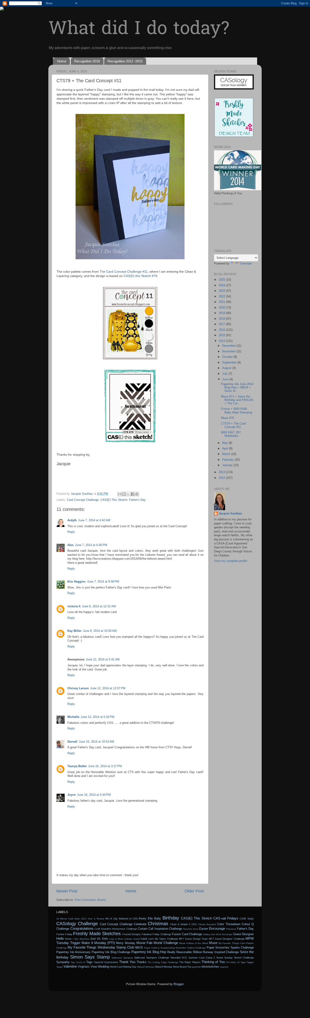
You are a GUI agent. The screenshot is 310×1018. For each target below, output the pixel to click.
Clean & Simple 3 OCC (183, 924)
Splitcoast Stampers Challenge (151, 957)
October (228, 356)
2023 (222, 290)
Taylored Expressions (106, 962)
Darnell (72, 741)
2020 (222, 307)
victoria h (74, 606)
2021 (222, 302)
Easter (203, 928)
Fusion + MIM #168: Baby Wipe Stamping (236, 410)
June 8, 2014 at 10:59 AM (100, 631)
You (189, 966)
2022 (222, 296)
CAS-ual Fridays (225, 918)
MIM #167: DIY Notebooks (231, 434)
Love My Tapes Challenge (163, 938)
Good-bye (227, 934)
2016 (222, 329)
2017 (222, 324)
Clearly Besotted (207, 924)
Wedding (103, 966)
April (225, 448)
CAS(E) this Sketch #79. (141, 276)
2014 (222, 341)
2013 (222, 472)
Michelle (73, 717)
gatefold (196, 967)
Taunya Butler (77, 766)
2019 (222, 313)
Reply (71, 532)
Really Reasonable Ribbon (184, 952)
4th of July (111, 918)
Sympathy (63, 962)
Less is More (116, 939)
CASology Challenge (77, 923)
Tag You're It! (78, 962)
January (228, 465)
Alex (70, 545)
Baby (157, 918)
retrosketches (210, 966)
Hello (60, 938)
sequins (224, 967)
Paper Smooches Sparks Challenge (230, 947)
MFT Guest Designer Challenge (227, 938)
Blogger (178, 984)
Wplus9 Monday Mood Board (171, 966)
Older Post (194, 891)
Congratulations (81, 928)
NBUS (139, 947)
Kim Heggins (76, 581)
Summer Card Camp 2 (202, 957)
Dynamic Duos (190, 929)
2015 (222, 335)
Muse (213, 943)
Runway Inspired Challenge (221, 952)
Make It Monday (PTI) (98, 943)
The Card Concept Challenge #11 (124, 271)
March (226, 454)
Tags (89, 962)
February (228, 459)
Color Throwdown (228, 924)
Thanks (141, 962)
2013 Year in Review (92, 918)
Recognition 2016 (87, 61)
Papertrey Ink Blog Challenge (111, 952)
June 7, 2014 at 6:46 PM (91, 545)
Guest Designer (243, 934)
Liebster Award (132, 939)
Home (61, 61)
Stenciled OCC (178, 957)
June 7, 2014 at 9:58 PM (103, 581)
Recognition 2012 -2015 (125, 61)
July (225, 373)
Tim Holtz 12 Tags (236, 962)
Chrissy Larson (78, 688)
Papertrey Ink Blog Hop (148, 952)
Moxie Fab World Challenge (157, 943)
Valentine (70, 966)
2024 (222, 285)
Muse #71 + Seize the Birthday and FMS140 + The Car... (237, 400)
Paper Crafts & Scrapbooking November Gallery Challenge (175, 947)
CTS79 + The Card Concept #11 (233, 425)
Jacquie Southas (230, 513)
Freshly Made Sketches (97, 933)
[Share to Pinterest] (137, 494)
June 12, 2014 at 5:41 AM (103, 659)
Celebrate (140, 924)
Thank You (127, 962)
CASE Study (247, 918)
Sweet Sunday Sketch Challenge (235, 957)
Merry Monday (125, 943)
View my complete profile (230, 561)
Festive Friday (64, 934)
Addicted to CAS (128, 918)
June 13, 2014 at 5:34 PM (97, 717)
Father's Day (137, 500)
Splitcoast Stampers (122, 957)
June (225, 379)
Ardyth (72, 520)
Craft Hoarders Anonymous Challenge (116, 928)
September (229, 362)
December (229, 345)
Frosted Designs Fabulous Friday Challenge (146, 934)
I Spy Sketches (81, 939)
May (225, 443)
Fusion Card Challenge (187, 934)
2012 (222, 477)
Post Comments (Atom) (90, 900)
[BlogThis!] (124, 494)
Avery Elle (146, 918)
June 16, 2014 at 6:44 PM (94, 794)
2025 (222, 279)
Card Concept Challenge (83, 500)
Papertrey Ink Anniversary (73, 952)
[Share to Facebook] (132, 494)
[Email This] (119, 494)
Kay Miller (74, 631)
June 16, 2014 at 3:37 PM (105, 766)
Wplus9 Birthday (145, 967)
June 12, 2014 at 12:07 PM (107, 688)
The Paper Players (190, 962)
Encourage (217, 928)
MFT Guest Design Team (193, 938)
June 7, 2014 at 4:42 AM (94, 520)
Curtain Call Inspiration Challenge (160, 928)
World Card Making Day (123, 966)
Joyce (71, 794)
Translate (245, 263)
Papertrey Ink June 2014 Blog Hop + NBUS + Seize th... (237, 388)
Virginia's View (87, 966)
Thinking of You (213, 962)
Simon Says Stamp (90, 956)
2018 (222, 318)
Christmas (158, 923)
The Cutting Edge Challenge (163, 962)
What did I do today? (138, 29)
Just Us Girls (99, 938)
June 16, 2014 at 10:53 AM (96, 741)
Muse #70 (227, 418)
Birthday (170, 917)
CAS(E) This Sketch (114, 500)
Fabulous (231, 929)
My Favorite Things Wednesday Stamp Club (101, 947)
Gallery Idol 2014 (212, 934)
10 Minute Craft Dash (68, 918)
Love (144, 938)
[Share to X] (128, 494)
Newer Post (66, 891)
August (227, 368)
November (229, 351)
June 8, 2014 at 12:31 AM (99, 606)
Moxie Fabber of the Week (193, 943)
